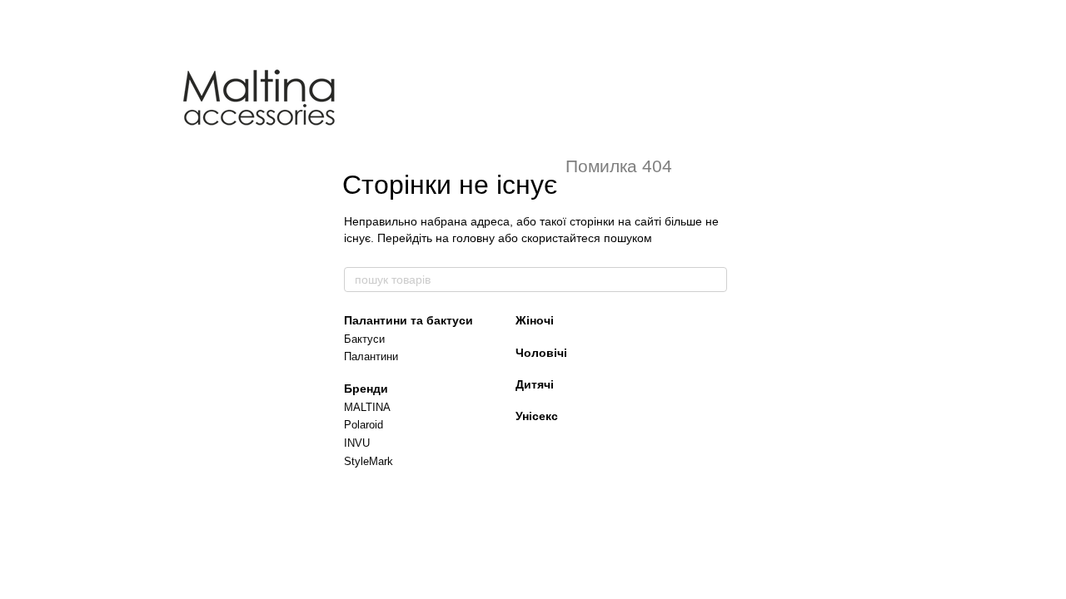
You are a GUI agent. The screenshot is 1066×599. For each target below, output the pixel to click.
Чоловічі (541, 352)
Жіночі (535, 320)
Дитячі (535, 384)
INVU (357, 443)
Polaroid (363, 424)
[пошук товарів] (713, 279)
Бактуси (364, 339)
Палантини (371, 356)
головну (473, 238)
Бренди (366, 388)
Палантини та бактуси (408, 320)
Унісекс (537, 416)
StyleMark (368, 461)
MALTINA (367, 407)
